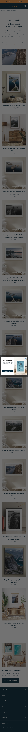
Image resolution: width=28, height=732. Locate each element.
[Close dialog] (26, 358)
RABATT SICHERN (7, 371)
